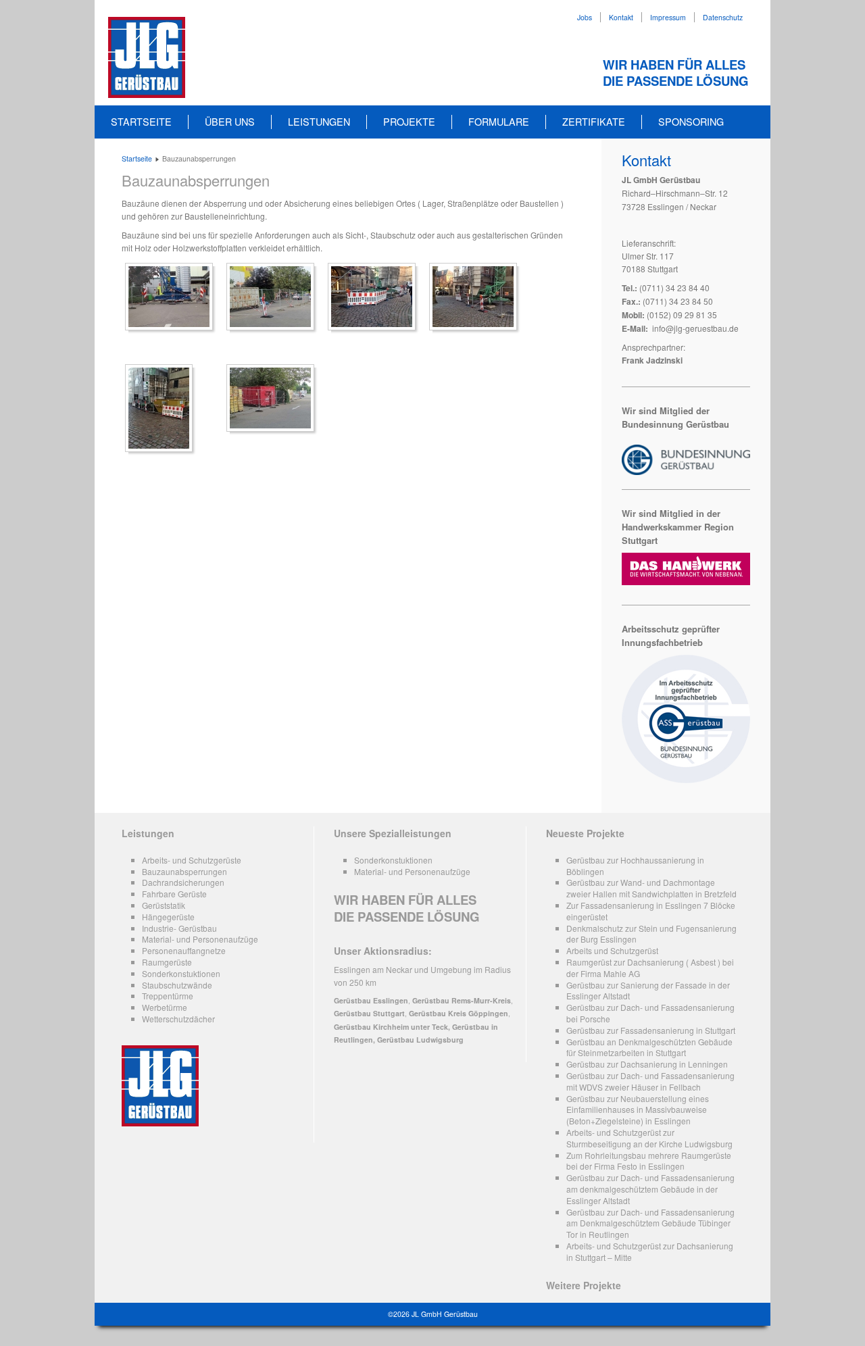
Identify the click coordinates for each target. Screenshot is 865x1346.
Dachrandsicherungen (183, 882)
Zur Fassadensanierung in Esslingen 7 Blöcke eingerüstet (650, 910)
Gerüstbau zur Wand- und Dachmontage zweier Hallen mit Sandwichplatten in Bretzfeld (651, 887)
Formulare (498, 121)
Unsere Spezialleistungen (392, 833)
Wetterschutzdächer (178, 1018)
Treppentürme (167, 995)
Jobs (584, 17)
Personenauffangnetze (184, 950)
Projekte (409, 121)
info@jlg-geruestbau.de (695, 328)
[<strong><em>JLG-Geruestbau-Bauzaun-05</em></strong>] (476, 296)
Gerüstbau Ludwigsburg (420, 1040)
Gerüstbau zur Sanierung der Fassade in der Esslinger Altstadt (648, 990)
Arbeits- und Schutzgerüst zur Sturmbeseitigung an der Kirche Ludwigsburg (649, 1137)
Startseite (141, 121)
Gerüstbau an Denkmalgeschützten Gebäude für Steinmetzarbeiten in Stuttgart (649, 1047)
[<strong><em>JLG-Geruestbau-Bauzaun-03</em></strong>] (274, 296)
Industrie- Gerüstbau (179, 928)
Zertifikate (593, 121)
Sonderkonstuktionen (181, 973)
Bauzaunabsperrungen (196, 180)
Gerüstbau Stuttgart (369, 1013)
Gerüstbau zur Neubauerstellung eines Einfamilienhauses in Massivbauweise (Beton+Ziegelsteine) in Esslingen (637, 1110)
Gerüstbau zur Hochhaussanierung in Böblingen (635, 865)
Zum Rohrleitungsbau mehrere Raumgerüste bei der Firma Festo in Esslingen (648, 1160)
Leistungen (319, 121)
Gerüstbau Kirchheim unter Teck (391, 1027)
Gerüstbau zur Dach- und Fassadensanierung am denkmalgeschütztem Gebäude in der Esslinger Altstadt (650, 1189)
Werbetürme (164, 1007)
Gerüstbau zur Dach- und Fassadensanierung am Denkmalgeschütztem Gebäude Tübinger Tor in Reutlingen (650, 1223)
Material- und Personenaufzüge (200, 939)
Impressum (668, 17)
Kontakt (621, 17)
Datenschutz (723, 17)
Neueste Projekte (585, 833)
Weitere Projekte (583, 1285)
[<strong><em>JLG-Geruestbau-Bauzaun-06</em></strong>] (162, 408)
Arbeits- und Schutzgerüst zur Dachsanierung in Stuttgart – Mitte (649, 1251)
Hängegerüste (168, 916)
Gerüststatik (163, 905)
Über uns (230, 121)
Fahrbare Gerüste (174, 893)
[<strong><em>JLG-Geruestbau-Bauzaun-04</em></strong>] (375, 296)
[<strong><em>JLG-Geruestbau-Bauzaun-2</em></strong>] (274, 398)
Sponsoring (691, 121)
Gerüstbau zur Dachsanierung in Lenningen (647, 1064)
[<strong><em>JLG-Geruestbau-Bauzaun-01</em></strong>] (172, 296)
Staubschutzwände (177, 985)
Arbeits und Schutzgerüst (612, 950)
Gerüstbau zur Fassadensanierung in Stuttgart (650, 1030)
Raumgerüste (167, 962)
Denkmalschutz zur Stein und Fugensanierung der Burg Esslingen (651, 933)
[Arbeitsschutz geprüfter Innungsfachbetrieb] (686, 779)
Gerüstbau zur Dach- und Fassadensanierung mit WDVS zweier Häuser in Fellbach (650, 1081)
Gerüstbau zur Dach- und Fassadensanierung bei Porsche (650, 1012)
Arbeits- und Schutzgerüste (191, 860)
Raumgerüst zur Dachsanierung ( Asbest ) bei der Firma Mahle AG (650, 967)
